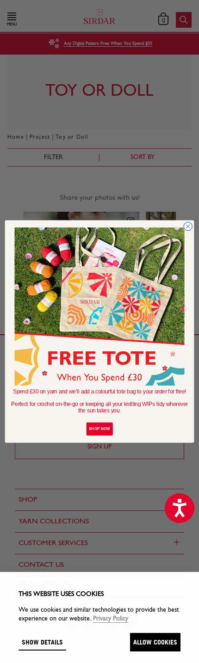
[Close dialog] (188, 226)
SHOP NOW (100, 429)
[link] (99, 306)
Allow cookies (155, 642)
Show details (42, 642)
